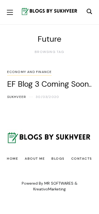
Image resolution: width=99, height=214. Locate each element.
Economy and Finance (29, 72)
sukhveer (16, 97)
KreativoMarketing (49, 189)
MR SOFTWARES (59, 183)
